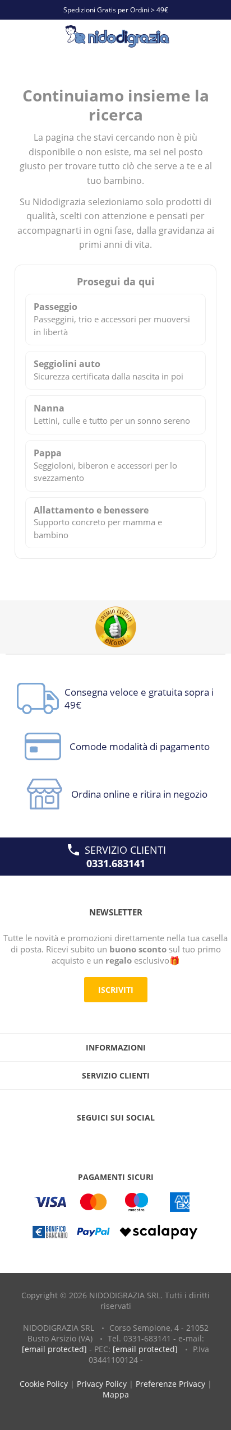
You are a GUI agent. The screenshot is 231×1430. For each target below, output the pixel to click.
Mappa (116, 1394)
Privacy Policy (102, 1383)
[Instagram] (138, 1140)
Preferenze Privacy (170, 1383)
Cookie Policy (44, 1383)
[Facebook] (92, 1140)
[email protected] (54, 1349)
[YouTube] (115, 1140)
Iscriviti (115, 989)
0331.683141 (115, 863)
